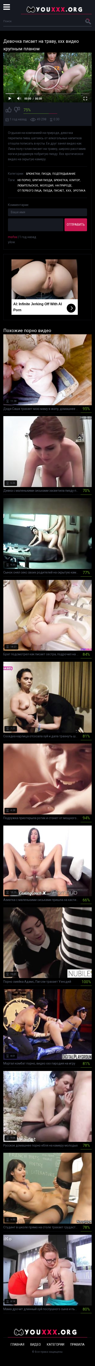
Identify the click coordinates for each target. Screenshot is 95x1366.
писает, (59, 190)
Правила (77, 1344)
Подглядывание (64, 173)
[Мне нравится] (9, 110)
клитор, (74, 180)
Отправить (76, 224)
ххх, (69, 190)
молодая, (47, 185)
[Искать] (88, 21)
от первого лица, (29, 190)
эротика (79, 190)
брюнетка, (61, 180)
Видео (35, 1344)
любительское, (28, 185)
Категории (55, 1344)
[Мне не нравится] (17, 110)
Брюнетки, (33, 173)
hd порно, (24, 180)
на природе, (63, 185)
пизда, (48, 190)
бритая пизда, (42, 180)
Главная (17, 1344)
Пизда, (46, 173)
